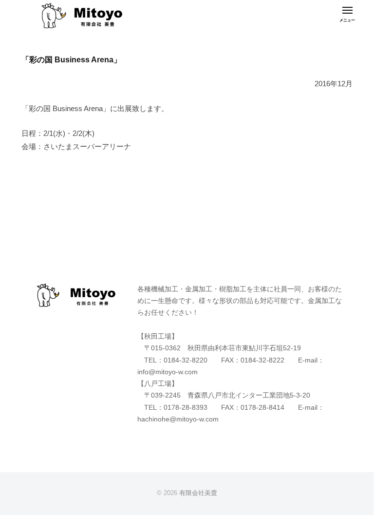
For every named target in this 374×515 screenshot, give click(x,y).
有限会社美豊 (198, 492)
